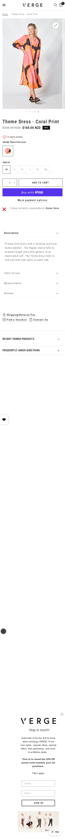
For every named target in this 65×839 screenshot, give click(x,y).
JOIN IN (38, 803)
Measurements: (13, 283)
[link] (38, 821)
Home (5, 14)
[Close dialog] (62, 714)
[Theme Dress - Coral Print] (7, 151)
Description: (11, 232)
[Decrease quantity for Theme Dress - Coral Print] (5, 182)
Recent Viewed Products (18, 339)
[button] (38, 721)
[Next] (38, 112)
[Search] (55, 5)
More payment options (32, 200)
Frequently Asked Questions (21, 350)
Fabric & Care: (12, 273)
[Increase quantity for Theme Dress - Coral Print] (14, 182)
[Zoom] (55, 25)
